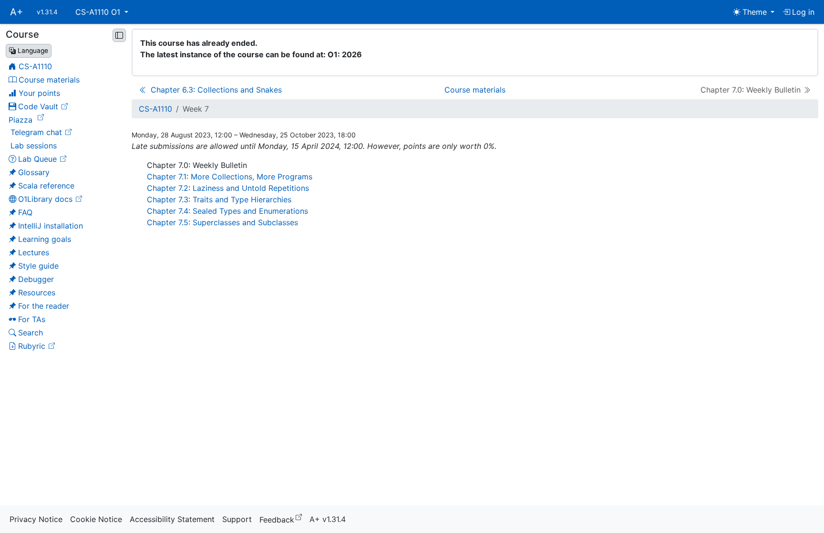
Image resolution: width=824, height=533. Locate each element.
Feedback (282, 518)
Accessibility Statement (172, 519)
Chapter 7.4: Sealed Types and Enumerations (227, 211)
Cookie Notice (96, 519)
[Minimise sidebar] (119, 35)
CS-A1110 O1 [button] (99, 12)
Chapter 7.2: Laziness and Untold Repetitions (228, 188)
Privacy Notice (36, 519)
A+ (16, 12)
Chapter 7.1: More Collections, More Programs (229, 176)
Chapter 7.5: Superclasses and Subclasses (222, 222)
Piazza (28, 119)
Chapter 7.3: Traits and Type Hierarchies (219, 199)
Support (237, 519)
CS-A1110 (155, 109)
